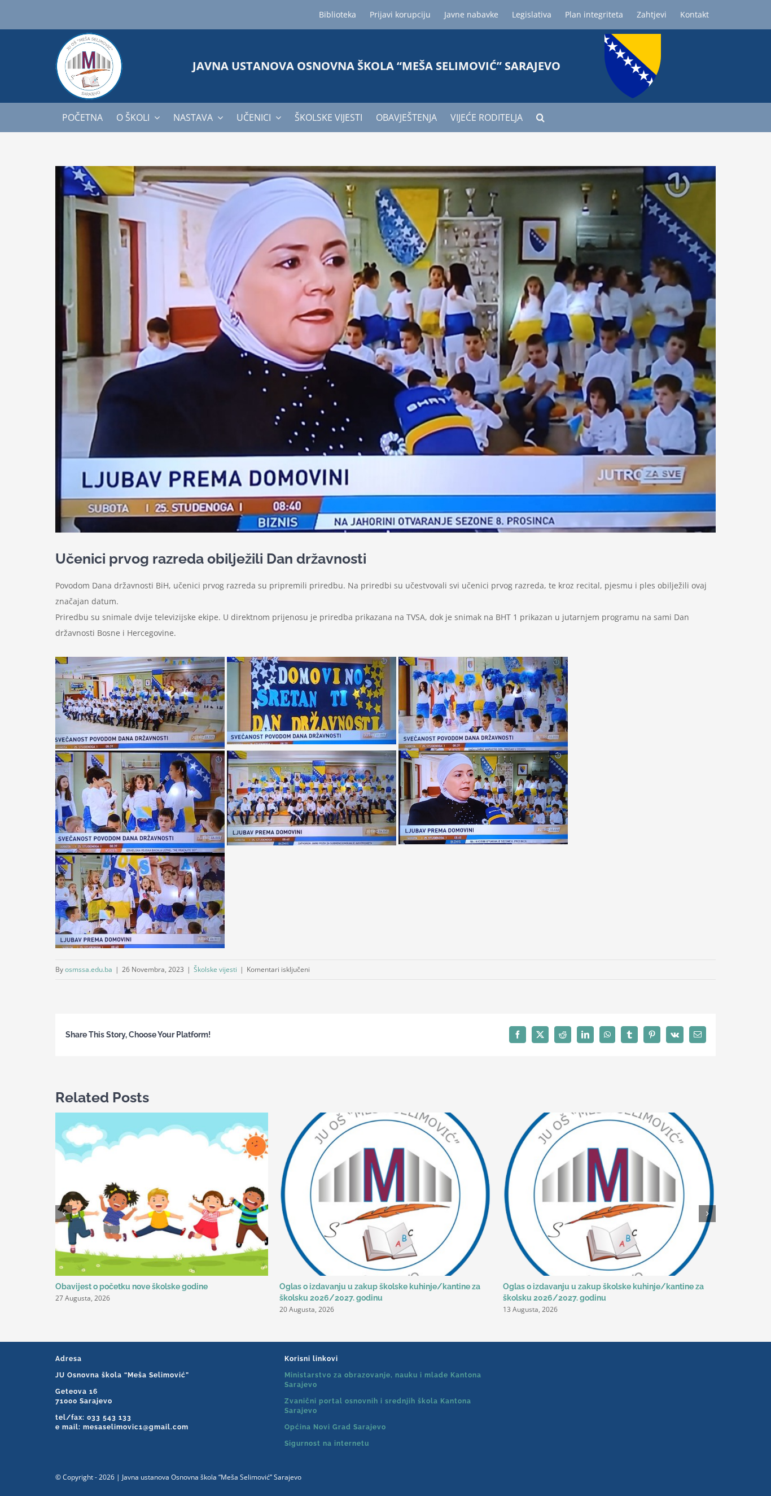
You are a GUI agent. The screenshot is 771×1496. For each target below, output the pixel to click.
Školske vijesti (215, 969)
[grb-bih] (632, 37)
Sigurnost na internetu (326, 1443)
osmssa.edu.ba (88, 969)
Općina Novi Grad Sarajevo (335, 1427)
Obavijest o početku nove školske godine (131, 1286)
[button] (540, 117)
